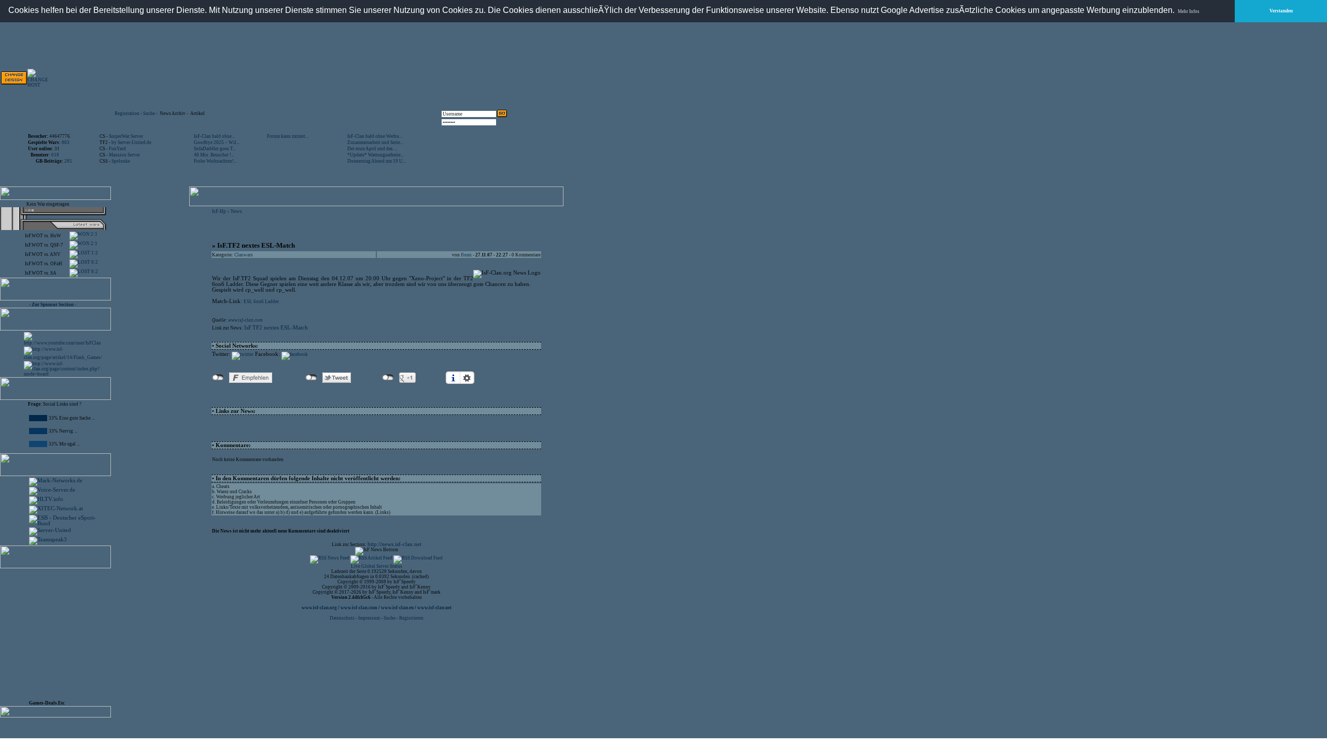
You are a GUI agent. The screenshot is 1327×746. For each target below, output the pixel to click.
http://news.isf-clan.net (394, 544)
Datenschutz (343, 618)
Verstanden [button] (1281, 10)
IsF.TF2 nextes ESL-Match (276, 328)
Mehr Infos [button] (1188, 11)
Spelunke (120, 161)
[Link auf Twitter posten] (242, 354)
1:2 (94, 252)
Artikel (197, 113)
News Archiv (173, 113)
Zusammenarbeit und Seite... (375, 142)
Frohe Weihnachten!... (215, 161)
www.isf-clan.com (245, 320)
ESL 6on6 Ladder (261, 301)
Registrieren (411, 618)
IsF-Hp (219, 211)
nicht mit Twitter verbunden (311, 378)
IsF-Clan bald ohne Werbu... (374, 136)
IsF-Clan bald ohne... (214, 136)
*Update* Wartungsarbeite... (375, 154)
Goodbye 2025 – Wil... (216, 142)
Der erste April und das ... (372, 148)
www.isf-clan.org (319, 607)
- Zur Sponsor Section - (52, 304)
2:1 (93, 234)
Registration (127, 113)
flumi (466, 254)
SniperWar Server (126, 136)
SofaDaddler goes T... (215, 148)
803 (65, 142)
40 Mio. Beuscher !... (214, 154)
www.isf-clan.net (434, 607)
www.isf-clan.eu (397, 607)
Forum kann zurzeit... (287, 136)
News (236, 211)
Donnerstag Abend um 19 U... (376, 161)
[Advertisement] (389, 77)
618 (55, 154)
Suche (149, 113)
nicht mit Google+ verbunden (388, 378)
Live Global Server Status (376, 566)
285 (68, 161)
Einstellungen (467, 377)
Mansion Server (124, 154)
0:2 (94, 262)
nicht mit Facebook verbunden (218, 378)
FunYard (117, 148)
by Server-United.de (131, 142)
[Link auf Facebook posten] (294, 354)
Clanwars (243, 254)
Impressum (369, 618)
